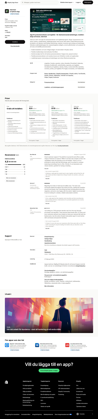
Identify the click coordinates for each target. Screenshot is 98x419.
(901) (9, 32)
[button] (19, 347)
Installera (15, 42)
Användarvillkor (25, 414)
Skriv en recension (11, 178)
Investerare (79, 391)
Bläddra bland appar (66, 2)
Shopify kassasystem (62, 73)
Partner (78, 397)
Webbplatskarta (48, 414)
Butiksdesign (26, 397)
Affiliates (78, 400)
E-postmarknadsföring (47, 397)
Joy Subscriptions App (76, 343)
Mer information (49, 286)
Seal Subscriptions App (46, 343)
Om (77, 385)
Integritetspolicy (49, 236)
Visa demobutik (15, 46)
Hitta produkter (27, 388)
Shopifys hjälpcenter (64, 385)
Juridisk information (82, 403)
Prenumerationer (49, 82)
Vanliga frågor (48, 238)
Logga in (78, 2)
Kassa (46, 73)
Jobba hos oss (80, 388)
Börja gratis (88, 2)
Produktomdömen (46, 391)
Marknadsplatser (45, 388)
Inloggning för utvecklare (12, 414)
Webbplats (47, 252)
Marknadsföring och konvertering (28, 401)
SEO (42, 400)
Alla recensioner (10, 180)
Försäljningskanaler (28, 385)
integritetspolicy (80, 266)
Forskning (61, 394)
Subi (6, 37)
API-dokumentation (64, 388)
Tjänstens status (81, 406)
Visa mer (46, 168)
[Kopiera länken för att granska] (37, 154)
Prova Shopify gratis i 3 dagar (49, 370)
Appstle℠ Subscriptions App (17, 343)
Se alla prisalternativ (63, 145)
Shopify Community (64, 391)
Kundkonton (52, 73)
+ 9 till (79, 28)
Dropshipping (44, 385)
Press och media (81, 394)
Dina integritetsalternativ (62, 414)
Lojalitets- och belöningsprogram (54, 87)
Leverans (43, 403)
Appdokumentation (50, 243)
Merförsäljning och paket (48, 394)
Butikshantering (27, 405)
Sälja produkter (27, 391)
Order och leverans (28, 394)
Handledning (48, 241)
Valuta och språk (45, 406)
